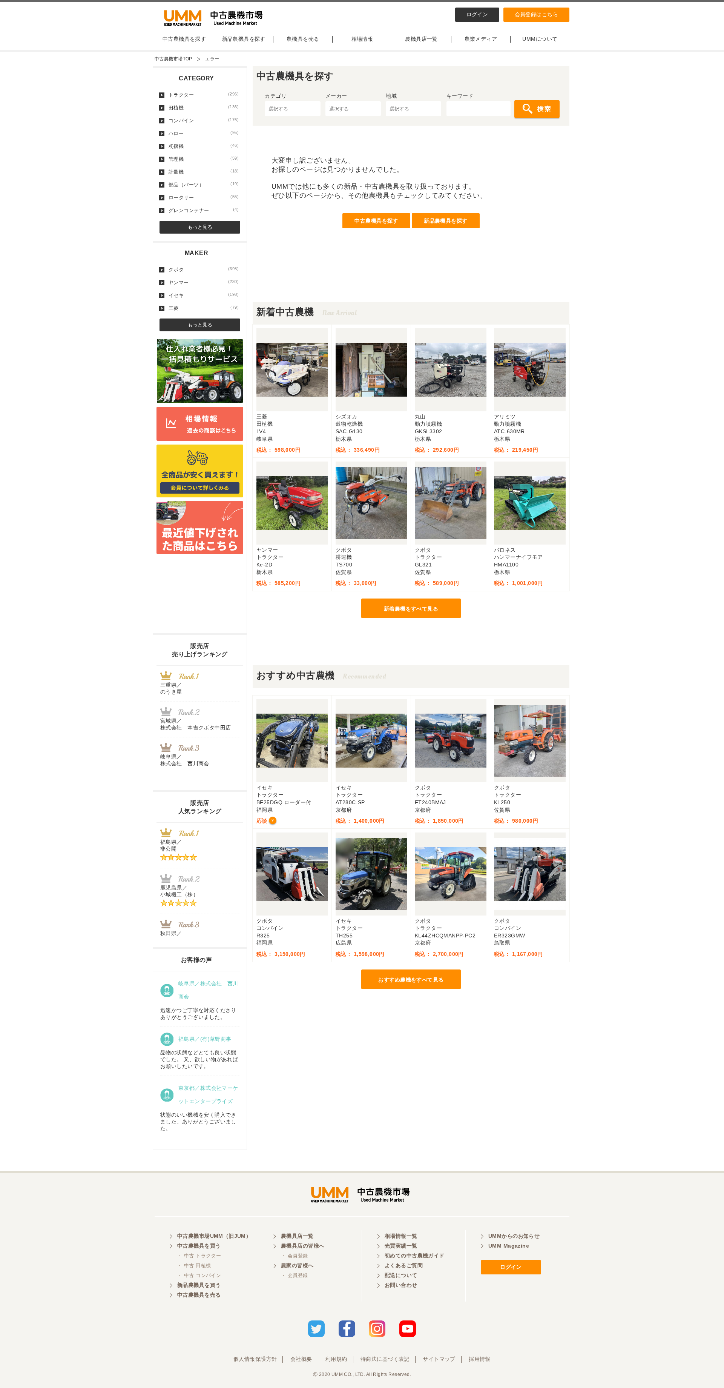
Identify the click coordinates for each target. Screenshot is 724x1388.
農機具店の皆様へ (302, 1246)
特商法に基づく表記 (385, 1359)
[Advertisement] (411, 285)
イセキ (204, 295)
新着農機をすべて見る (411, 609)
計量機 (204, 172)
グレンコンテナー (204, 210)
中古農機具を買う (199, 1246)
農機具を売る (303, 39)
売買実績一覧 (401, 1246)
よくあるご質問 (404, 1265)
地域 (391, 96)
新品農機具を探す (243, 39)
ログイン (477, 14)
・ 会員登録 (294, 1256)
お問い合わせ (401, 1285)
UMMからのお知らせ (514, 1236)
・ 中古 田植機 (194, 1265)
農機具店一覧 (421, 39)
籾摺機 (204, 146)
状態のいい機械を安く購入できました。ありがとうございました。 (198, 1121)
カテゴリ (276, 96)
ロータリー (204, 197)
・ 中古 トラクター (199, 1256)
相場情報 (362, 39)
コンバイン (204, 120)
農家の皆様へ (297, 1265)
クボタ (204, 269)
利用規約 (336, 1359)
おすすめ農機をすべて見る (410, 980)
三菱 (204, 308)
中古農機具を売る (199, 1295)
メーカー (336, 96)
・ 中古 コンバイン (199, 1275)
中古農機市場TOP (173, 59)
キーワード (460, 96)
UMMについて (539, 39)
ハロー (204, 133)
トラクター (204, 95)
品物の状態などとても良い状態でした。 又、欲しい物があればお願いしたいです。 (199, 1059)
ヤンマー (204, 282)
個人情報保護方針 (255, 1359)
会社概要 (301, 1359)
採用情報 (480, 1359)
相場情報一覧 (401, 1236)
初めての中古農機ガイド (415, 1256)
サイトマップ (439, 1359)
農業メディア (481, 39)
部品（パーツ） (204, 185)
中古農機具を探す (184, 39)
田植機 (204, 108)
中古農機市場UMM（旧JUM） (214, 1236)
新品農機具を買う (199, 1285)
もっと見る (200, 227)
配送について (401, 1275)
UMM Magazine (508, 1246)
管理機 (204, 159)
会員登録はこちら (536, 14)
